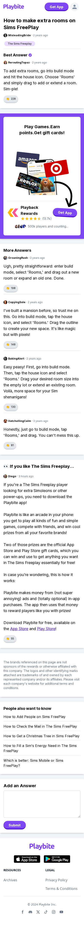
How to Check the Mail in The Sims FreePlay (40, 726)
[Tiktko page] (46, 912)
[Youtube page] (61, 912)
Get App (56, 7)
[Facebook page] (22, 912)
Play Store (46, 628)
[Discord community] (30, 912)
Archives (10, 880)
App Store (19, 628)
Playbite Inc (47, 904)
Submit (15, 825)
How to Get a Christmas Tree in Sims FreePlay (41, 736)
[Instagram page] (53, 912)
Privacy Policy (56, 880)
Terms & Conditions (61, 888)
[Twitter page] (38, 912)
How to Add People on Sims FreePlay (34, 717)
